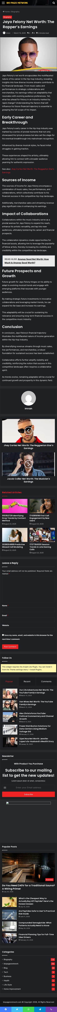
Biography (15, 12)
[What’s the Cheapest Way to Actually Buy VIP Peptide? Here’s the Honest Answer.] (9, 902)
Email (5, 615)
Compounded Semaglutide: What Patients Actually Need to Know (35, 924)
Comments (46, 681)
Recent (27, 681)
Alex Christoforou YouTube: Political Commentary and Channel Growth (36, 716)
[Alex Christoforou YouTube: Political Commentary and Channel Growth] (10, 717)
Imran (8, 33)
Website (5, 625)
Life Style (8, 985)
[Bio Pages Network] (17, 3)
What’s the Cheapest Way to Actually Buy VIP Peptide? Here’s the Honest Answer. (36, 901)
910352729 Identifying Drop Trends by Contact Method (14, 518)
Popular (9, 681)
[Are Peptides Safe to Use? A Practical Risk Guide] (9, 915)
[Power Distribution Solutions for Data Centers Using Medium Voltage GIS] (10, 730)
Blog (5, 968)
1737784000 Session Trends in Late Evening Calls (40, 547)
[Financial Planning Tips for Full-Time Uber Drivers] (9, 938)
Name (5, 605)
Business (7, 976)
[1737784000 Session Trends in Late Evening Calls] (42, 535)
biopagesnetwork (11, 964)
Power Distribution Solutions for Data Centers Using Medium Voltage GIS (35, 729)
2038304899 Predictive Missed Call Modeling (13, 545)
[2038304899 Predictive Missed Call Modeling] (14, 535)
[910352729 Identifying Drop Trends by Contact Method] (14, 506)
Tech (6, 972)
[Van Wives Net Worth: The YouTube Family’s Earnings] (10, 705)
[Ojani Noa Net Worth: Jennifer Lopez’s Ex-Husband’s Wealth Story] (10, 742)
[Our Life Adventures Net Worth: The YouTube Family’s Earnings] (10, 693)
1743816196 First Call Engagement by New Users (39, 518)
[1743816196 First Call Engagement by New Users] (42, 506)
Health (6, 980)
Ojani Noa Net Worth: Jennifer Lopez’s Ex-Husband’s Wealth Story (36, 740)
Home (7, 12)
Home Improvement (12, 989)
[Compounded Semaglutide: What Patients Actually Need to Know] (9, 926)
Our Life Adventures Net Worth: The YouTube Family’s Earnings (36, 691)
